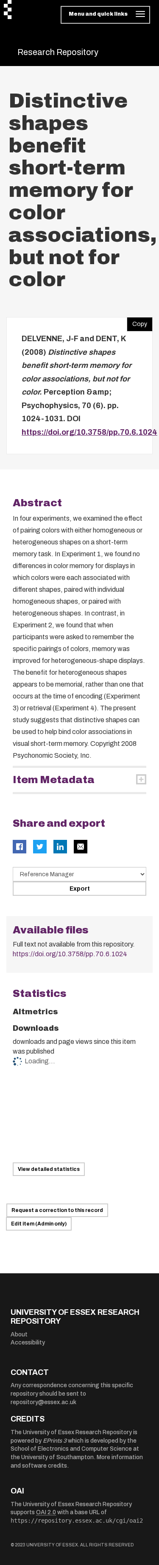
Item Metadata (54, 779)
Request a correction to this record (57, 1210)
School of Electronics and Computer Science (71, 1449)
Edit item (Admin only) (39, 1224)
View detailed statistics (49, 1169)
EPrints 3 (55, 1441)
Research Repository (57, 52)
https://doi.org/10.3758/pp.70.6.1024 (89, 432)
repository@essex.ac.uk (43, 1402)
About (19, 1334)
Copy (137, 322)
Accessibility (28, 1342)
